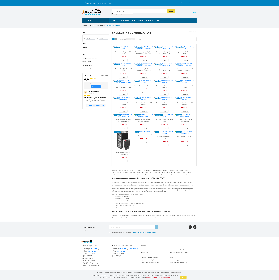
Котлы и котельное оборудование (149, 257)
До (97, 38)
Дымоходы (143, 249)
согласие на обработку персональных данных (144, 232)
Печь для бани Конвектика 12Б (144, 135)
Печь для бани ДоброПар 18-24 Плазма (164, 120)
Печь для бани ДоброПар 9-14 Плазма (123, 52)
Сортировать (123, 39)
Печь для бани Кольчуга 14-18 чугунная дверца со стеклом (185, 69)
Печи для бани (101, 25)
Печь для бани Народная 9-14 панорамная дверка (123, 120)
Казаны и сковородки (175, 260)
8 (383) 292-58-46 (88, 2)
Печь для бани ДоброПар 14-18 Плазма (123, 69)
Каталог (92, 25)
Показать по (140, 39)
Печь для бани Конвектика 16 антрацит (185, 103)
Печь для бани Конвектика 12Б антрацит (164, 137)
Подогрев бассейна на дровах (177, 265)
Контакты (149, 20)
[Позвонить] (190, 227)
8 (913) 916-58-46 (133, 248)
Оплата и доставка (138, 20)
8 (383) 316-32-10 (90, 3)
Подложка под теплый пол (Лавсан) (179, 249)
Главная (157, 20)
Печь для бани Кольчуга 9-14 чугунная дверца (184, 120)
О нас (114, 20)
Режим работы (180, 2)
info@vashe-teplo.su (92, 251)
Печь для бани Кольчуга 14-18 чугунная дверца (123, 153)
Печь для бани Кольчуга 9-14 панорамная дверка (164, 69)
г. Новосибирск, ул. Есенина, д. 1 (105, 3)
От (84, 38)
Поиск (171, 11)
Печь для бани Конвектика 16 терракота (164, 103)
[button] (95, 20)
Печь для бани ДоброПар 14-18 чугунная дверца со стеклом (143, 52)
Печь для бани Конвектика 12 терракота (164, 86)
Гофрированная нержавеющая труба (150, 262)
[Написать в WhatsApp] (195, 227)
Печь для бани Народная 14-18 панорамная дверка (143, 120)
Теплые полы (173, 257)
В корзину (123, 60)
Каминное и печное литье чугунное (178, 254)
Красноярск (192, 2)
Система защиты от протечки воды (178, 262)
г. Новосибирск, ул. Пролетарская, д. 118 (105, 2)
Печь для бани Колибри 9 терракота (143, 85)
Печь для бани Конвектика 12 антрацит (144, 103)
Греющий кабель (145, 254)
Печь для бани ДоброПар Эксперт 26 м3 (185, 52)
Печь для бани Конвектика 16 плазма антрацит (185, 137)
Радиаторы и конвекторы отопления (179, 252)
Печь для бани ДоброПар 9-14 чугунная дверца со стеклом (144, 69)
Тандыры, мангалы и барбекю (148, 260)
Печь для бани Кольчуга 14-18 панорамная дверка (164, 52)
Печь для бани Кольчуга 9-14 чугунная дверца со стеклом (123, 86)
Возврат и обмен (124, 20)
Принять (183, 277)
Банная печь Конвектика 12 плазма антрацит (123, 103)
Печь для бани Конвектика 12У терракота (184, 86)
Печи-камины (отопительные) (148, 265)
